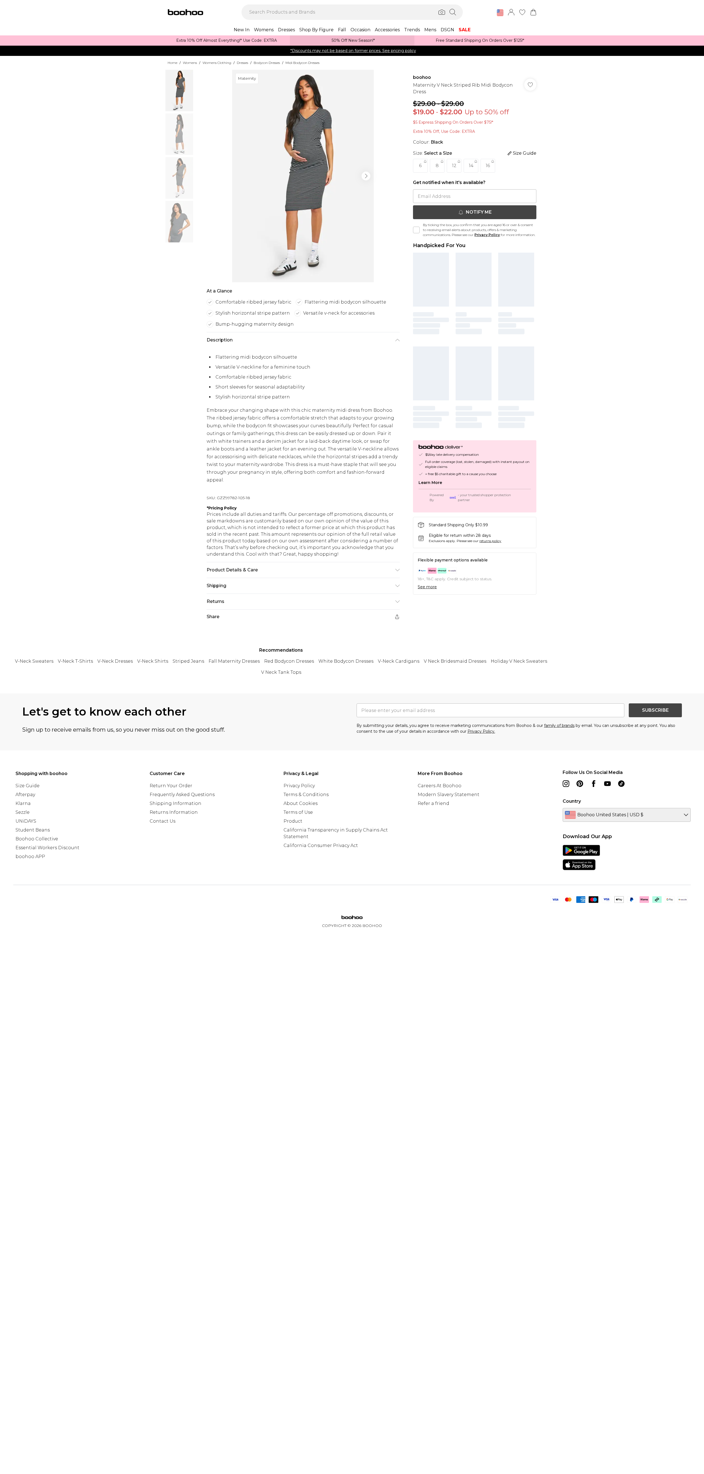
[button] (500, 12)
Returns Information (174, 812)
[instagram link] (566, 783)
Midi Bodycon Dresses (302, 63)
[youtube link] (607, 783)
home (172, 63)
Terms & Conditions (306, 794)
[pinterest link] (579, 783)
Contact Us (162, 821)
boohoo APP (30, 856)
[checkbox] (416, 230)
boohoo (422, 77)
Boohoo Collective (36, 838)
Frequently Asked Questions (182, 794)
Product (293, 821)
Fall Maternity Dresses (234, 661)
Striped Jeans (188, 661)
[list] (303, 176)
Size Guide (27, 785)
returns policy (490, 541)
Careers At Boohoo (439, 785)
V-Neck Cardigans (398, 661)
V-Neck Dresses (115, 661)
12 (454, 165)
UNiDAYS (25, 821)
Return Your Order (171, 785)
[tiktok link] (621, 783)
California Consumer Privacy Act (321, 845)
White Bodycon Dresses (345, 661)
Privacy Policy (487, 235)
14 (471, 165)
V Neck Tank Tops (281, 672)
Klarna (23, 803)
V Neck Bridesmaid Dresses (455, 661)
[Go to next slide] (366, 176)
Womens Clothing (216, 63)
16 (488, 165)
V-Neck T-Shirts (75, 661)
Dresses (242, 63)
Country (572, 801)
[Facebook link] (593, 783)
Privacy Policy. (481, 731)
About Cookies (301, 803)
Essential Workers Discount (47, 847)
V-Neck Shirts (152, 661)
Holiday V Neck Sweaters (519, 661)
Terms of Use (298, 812)
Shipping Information (175, 803)
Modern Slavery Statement (448, 794)
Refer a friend (433, 803)
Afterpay (25, 794)
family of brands (559, 725)
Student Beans (32, 830)
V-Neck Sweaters (34, 661)
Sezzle (22, 812)
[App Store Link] (581, 857)
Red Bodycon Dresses (289, 661)
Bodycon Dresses (267, 63)
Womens (190, 63)
